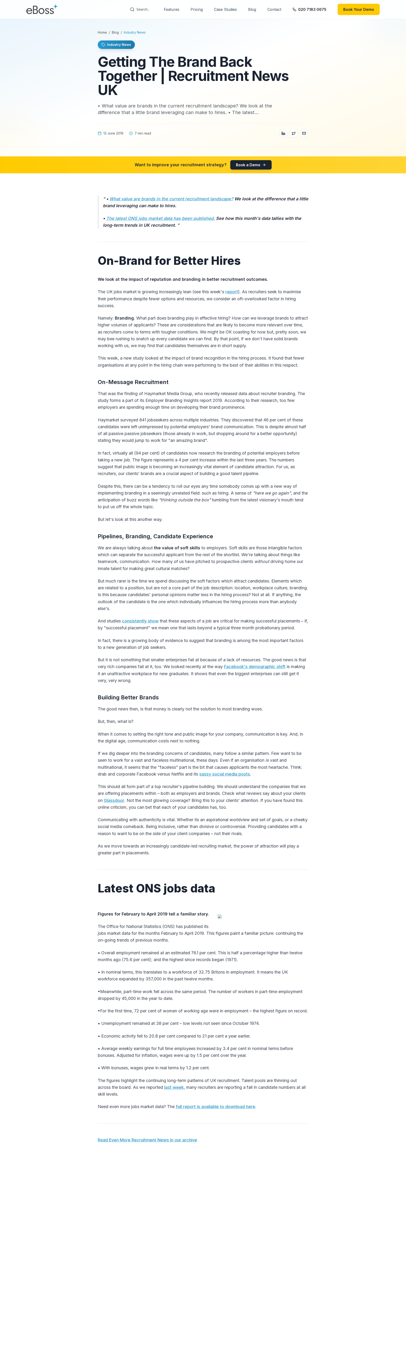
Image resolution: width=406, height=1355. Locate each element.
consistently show (140, 620)
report (231, 291)
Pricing (197, 9)
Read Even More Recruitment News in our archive (147, 1139)
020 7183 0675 (312, 9)
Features (171, 9)
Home (102, 32)
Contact (274, 9)
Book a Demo (248, 164)
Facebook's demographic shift (254, 666)
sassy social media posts (224, 774)
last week (174, 1087)
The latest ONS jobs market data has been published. (160, 218)
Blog (252, 9)
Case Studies (225, 9)
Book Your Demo (358, 9)
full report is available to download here (215, 1106)
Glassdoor (114, 800)
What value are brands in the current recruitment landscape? (171, 198)
